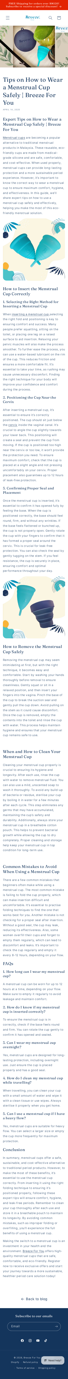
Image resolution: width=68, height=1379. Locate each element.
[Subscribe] (56, 1326)
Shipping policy (46, 1368)
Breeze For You (32, 1357)
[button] (7, 18)
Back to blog (37, 1299)
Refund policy (30, 1362)
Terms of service (25, 1368)
